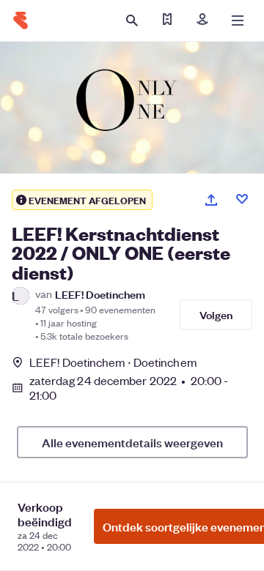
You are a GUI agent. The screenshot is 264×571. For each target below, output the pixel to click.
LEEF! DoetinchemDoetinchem (113, 362)
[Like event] (242, 199)
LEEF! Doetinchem (100, 294)
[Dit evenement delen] (211, 199)
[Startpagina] (20, 20)
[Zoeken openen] (132, 20)
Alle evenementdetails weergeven (132, 442)
